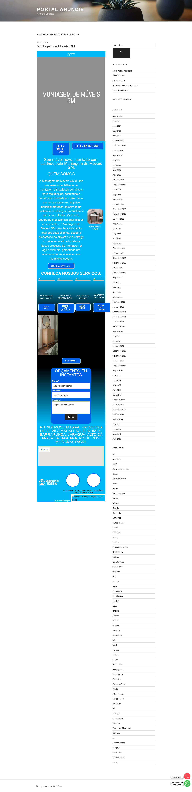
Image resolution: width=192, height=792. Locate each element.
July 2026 (117, 121)
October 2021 (118, 321)
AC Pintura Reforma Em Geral (125, 85)
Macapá (116, 615)
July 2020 (117, 375)
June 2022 (117, 282)
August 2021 (118, 331)
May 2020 (117, 385)
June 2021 (117, 341)
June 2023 (117, 228)
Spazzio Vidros (119, 742)
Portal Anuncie (60, 9)
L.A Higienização (119, 80)
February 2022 (119, 302)
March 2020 (118, 395)
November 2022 (119, 262)
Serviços (116, 733)
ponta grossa (118, 669)
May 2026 (117, 130)
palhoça (116, 650)
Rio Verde (117, 703)
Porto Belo (117, 679)
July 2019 (117, 424)
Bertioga (116, 498)
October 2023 (118, 218)
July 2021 (117, 336)
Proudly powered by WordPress (49, 786)
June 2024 (117, 189)
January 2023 (118, 253)
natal (115, 645)
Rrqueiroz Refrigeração (122, 70)
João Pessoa (118, 596)
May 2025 (117, 170)
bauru (115, 483)
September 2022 (119, 272)
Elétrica (116, 557)
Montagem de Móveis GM (56, 46)
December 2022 (119, 258)
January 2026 (118, 140)
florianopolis (118, 566)
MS (114, 640)
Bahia (115, 474)
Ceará (115, 527)
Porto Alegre (118, 674)
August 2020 (118, 370)
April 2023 (117, 238)
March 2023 (118, 243)
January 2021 (118, 346)
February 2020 (119, 399)
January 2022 (118, 307)
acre (114, 454)
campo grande (119, 522)
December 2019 (119, 409)
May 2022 (117, 287)
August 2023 (118, 223)
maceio (116, 620)
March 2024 (118, 199)
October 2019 (118, 414)
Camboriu (117, 513)
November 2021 (119, 316)
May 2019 (117, 434)
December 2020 (119, 350)
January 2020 (118, 404)
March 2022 (118, 297)
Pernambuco (118, 664)
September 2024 (119, 184)
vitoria (115, 762)
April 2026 (117, 135)
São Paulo (117, 723)
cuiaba (115, 537)
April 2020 (117, 390)
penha (115, 659)
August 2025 (118, 155)
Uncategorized (119, 757)
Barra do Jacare (119, 478)
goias (115, 586)
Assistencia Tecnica (121, 469)
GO (114, 576)
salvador (116, 713)
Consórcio (117, 532)
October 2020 (118, 360)
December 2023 (119, 209)
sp (114, 738)
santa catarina (118, 718)
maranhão (117, 630)
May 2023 (117, 233)
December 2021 (119, 311)
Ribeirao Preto (118, 693)
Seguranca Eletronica (121, 728)
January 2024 (118, 204)
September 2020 (119, 365)
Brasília (116, 508)
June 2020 (117, 380)
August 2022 (118, 277)
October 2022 (118, 267)
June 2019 (117, 429)
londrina (116, 610)
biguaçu (116, 503)
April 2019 (117, 438)
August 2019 (118, 419)
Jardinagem (117, 591)
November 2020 (119, 355)
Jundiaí (116, 601)
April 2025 (117, 174)
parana (115, 654)
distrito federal (118, 552)
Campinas (117, 517)
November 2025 (119, 145)
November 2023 (119, 214)
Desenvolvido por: (63, 500)
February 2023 (119, 248)
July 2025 (117, 160)
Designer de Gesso (121, 547)
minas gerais (118, 635)
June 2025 (117, 165)
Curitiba (116, 542)
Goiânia (116, 581)
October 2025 (118, 150)
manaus (116, 625)
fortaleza (116, 571)
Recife (115, 689)
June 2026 (117, 126)
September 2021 (119, 326)
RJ (114, 708)
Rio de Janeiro (119, 698)
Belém (115, 488)
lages (115, 605)
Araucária (117, 459)
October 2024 (118, 179)
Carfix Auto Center (120, 90)
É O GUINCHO (119, 75)
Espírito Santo (118, 562)
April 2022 (117, 292)
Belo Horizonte (119, 493)
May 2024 (117, 194)
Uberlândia (117, 752)
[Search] (121, 53)
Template (116, 747)
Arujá (115, 464)
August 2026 (118, 116)
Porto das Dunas (119, 684)
